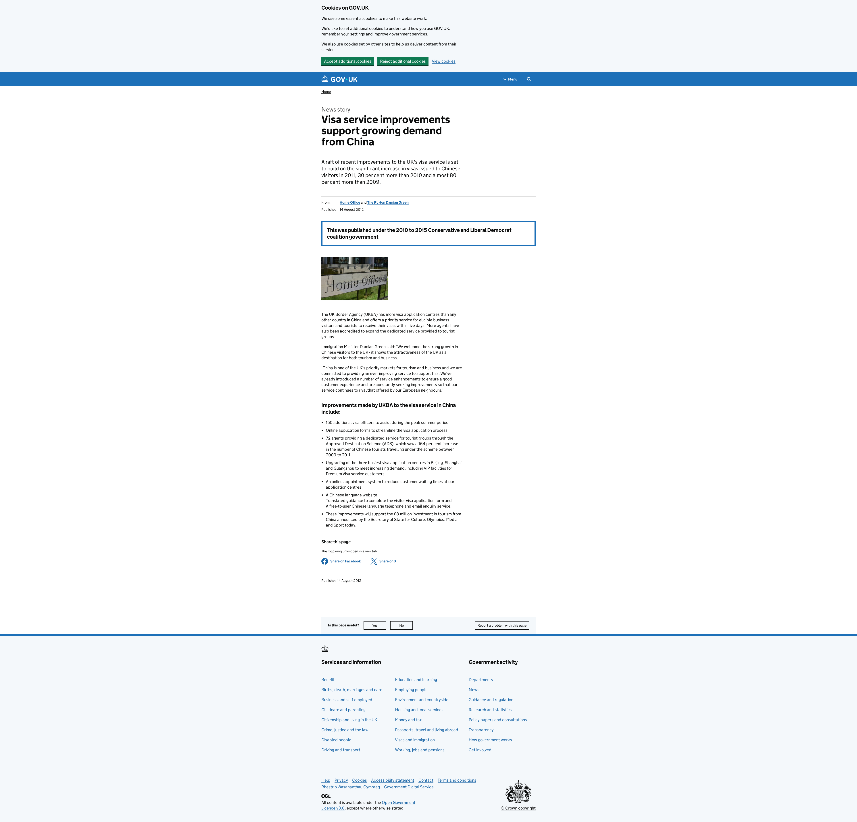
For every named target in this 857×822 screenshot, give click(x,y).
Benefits (329, 679)
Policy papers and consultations (498, 719)
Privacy (341, 780)
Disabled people (336, 739)
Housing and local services (419, 709)
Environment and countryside (421, 699)
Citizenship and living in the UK (349, 719)
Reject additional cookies (403, 61)
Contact (425, 780)
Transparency (481, 729)
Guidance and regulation (491, 699)
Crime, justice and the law (344, 729)
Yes (379, 625)
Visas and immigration (415, 739)
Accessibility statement (392, 780)
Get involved (480, 749)
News (474, 689)
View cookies (444, 61)
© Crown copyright (518, 808)
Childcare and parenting (343, 709)
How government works (490, 739)
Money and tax (408, 719)
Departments (481, 679)
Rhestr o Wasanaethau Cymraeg (350, 786)
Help (325, 780)
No (406, 625)
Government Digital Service (409, 786)
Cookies (359, 780)
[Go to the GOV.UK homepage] (339, 79)
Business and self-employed (346, 699)
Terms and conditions (457, 780)
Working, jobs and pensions (420, 749)
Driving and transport (340, 749)
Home (326, 91)
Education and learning (416, 679)
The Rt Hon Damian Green (388, 202)
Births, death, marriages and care (351, 689)
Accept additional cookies (347, 61)
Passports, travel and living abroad (426, 729)
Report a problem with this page (502, 625)
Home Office (350, 202)
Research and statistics (490, 709)
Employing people (411, 689)
